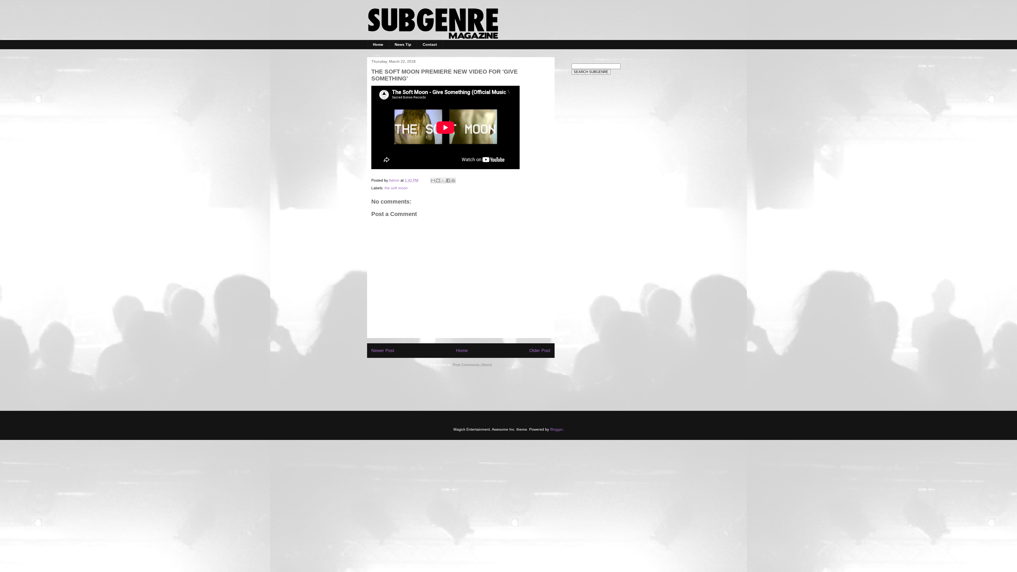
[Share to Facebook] (448, 180)
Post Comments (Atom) (472, 365)
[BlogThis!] (438, 180)
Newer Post (382, 350)
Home (378, 44)
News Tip (403, 44)
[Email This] (433, 180)
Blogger (556, 429)
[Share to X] (443, 180)
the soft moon (396, 188)
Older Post (539, 350)
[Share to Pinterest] (453, 180)
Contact (430, 44)
